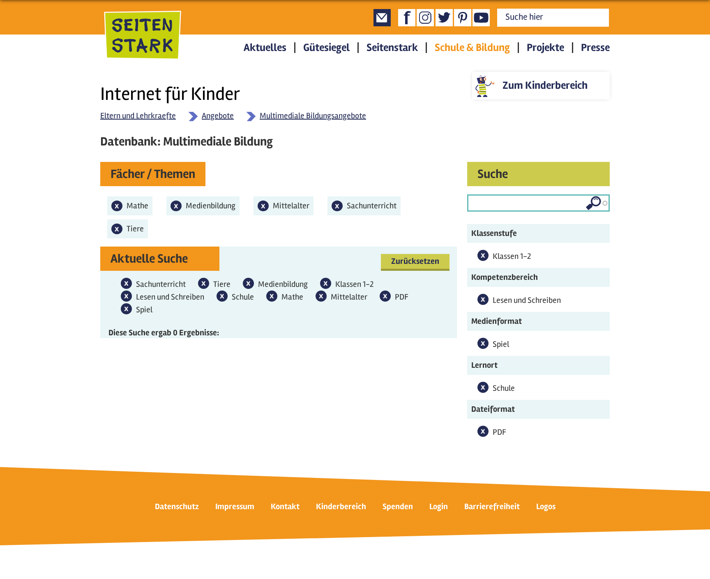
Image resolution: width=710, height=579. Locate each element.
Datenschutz (177, 506)
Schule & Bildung (472, 47)
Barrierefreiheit (492, 506)
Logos (546, 506)
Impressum (234, 506)
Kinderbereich (341, 506)
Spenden (398, 506)
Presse (595, 47)
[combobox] (538, 203)
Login (438, 506)
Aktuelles (265, 47)
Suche (492, 174)
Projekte (545, 47)
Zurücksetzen (415, 261)
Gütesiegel (326, 47)
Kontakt (285, 506)
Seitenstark (392, 47)
